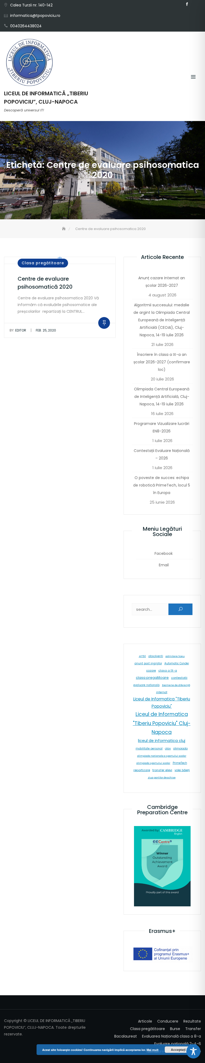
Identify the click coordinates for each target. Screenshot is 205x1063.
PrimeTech (180, 763)
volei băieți (182, 770)
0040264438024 (26, 26)
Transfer (193, 1028)
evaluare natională (146, 685)
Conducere (167, 1021)
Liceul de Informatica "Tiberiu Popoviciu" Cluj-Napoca (162, 723)
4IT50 (142, 656)
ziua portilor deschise (162, 777)
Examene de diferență (176, 685)
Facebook (187, 4)
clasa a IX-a (167, 671)
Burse (175, 1028)
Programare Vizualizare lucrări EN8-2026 (161, 427)
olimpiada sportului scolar (153, 763)
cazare (151, 671)
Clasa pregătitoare (43, 263)
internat (161, 692)
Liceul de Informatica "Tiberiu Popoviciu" (161, 702)
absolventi (155, 656)
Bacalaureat (125, 1036)
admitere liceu (175, 656)
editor (18, 330)
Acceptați (178, 1049)
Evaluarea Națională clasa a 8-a (171, 1036)
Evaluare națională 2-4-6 (177, 1043)
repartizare (141, 770)
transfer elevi (162, 770)
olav (168, 749)
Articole (145, 1021)
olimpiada (180, 749)
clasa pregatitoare (152, 677)
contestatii (179, 678)
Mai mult (153, 1050)
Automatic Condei (176, 663)
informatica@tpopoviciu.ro (35, 15)
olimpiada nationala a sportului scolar (161, 755)
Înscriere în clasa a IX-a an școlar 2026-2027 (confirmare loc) (161, 362)
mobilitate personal (149, 748)
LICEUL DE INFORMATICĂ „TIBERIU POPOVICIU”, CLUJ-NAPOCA (46, 97)
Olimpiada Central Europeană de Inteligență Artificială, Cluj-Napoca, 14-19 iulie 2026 (161, 396)
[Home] (64, 228)
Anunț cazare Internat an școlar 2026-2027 (161, 281)
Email (195, 4)
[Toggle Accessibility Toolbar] (193, 1051)
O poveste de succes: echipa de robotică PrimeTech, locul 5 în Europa (161, 485)
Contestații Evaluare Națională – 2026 (162, 454)
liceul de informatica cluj (161, 740)
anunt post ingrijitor (148, 663)
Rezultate (192, 1021)
